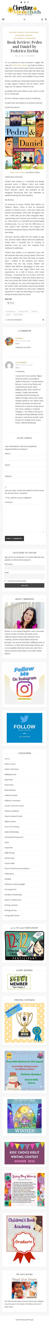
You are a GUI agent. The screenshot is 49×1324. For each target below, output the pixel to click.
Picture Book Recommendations (17, 868)
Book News (9, 785)
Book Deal (9, 779)
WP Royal (30, 1320)
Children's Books (23, 35)
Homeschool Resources (14, 837)
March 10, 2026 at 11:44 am (24, 365)
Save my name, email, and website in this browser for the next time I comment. (24, 491)
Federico (19, 338)
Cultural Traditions (12, 811)
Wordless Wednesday (13, 894)
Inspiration (9, 847)
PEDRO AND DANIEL (19, 65)
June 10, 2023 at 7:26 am (22, 341)
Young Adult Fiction (12, 915)
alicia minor (21, 362)
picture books (18, 314)
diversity (34, 311)
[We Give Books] (24, 1288)
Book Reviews (31, 32)
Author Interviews (12, 769)
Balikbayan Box (10, 774)
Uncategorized (10, 889)
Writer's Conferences (13, 900)
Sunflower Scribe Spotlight (15, 884)
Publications (9, 874)
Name (8, 453)
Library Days (9, 858)
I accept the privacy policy (16, 581)
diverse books (23, 311)
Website (8, 476)
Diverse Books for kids (13, 816)
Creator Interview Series (14, 806)
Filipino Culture (10, 821)
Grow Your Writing (12, 826)
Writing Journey (11, 910)
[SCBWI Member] (24, 981)
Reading (8, 879)
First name (8, 564)
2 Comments (30, 56)
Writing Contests (11, 905)
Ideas (7, 842)
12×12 (7, 759)
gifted (8, 314)
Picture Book (10, 863)
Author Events (16, 32)
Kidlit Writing (9, 853)
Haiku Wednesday (12, 832)
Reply (17, 344)
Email (7, 465)
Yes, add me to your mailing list (18, 497)
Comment (9, 502)
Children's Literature (24, 38)
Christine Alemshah (14, 320)
